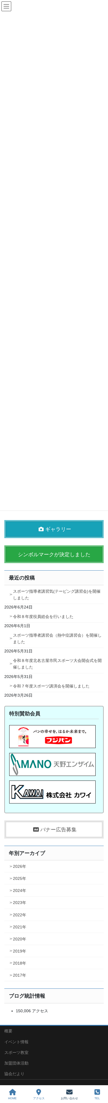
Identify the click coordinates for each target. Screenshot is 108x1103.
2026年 (19, 866)
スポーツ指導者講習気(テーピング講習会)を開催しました (57, 594)
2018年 (19, 963)
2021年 (19, 927)
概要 (8, 1031)
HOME (12, 1098)
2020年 (19, 939)
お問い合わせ (69, 1098)
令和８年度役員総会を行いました (43, 616)
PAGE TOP (99, 1077)
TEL (97, 1098)
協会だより (14, 1073)
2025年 (19, 878)
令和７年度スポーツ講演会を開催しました (51, 686)
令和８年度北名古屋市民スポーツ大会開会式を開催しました (57, 663)
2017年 (19, 975)
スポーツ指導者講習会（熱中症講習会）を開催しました (57, 638)
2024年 (19, 890)
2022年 (19, 915)
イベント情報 (16, 1042)
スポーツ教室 (16, 1052)
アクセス (39, 1098)
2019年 (19, 951)
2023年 (19, 902)
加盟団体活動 (16, 1063)
